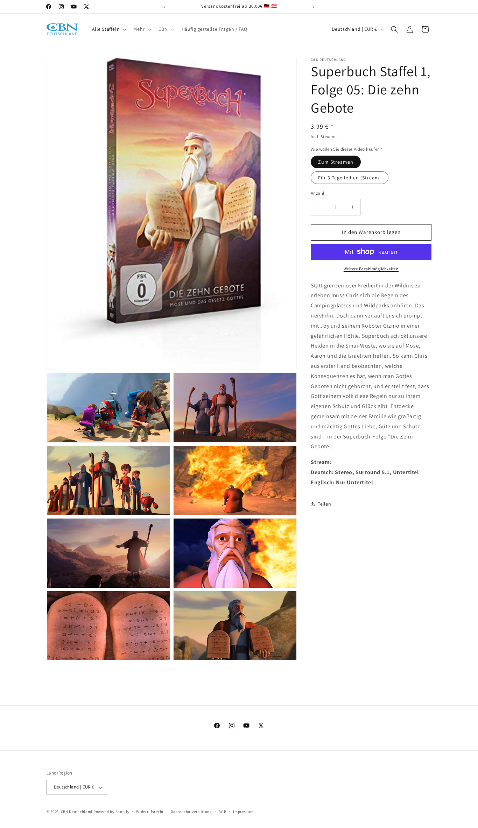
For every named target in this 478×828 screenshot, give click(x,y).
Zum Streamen (335, 162)
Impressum (243, 811)
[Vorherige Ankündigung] (164, 6)
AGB (222, 811)
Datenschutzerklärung (191, 811)
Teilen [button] (324, 504)
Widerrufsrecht (150, 811)
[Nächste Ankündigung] (313, 6)
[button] (108, 29)
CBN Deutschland (77, 811)
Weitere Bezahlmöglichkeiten (371, 268)
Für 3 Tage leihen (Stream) (349, 177)
